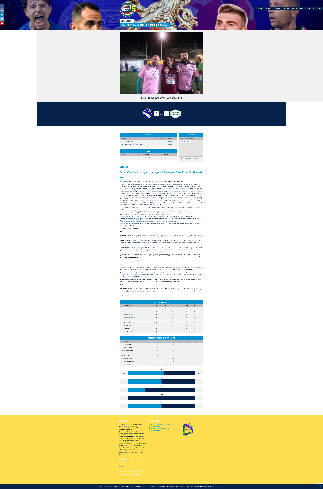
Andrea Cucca (127, 325)
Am (187, 305)
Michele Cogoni (128, 314)
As (179, 305)
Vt (165, 305)
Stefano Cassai (128, 358)
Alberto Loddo (128, 355)
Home (260, 8)
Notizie (286, 8)
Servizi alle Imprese (142, 218)
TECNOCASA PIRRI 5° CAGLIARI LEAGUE (132, 144)
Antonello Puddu (128, 350)
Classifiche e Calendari (154, 426)
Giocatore (127, 305)
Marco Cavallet (128, 347)
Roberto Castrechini (129, 317)
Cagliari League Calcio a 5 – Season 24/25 (159, 428)
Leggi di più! (217, 486)
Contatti (310, 8)
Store (319, 8)
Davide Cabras (128, 364)
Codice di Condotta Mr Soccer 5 (127, 477)
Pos (157, 305)
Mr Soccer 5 (126, 21)
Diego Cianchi (127, 309)
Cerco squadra (297, 8)
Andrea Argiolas (128, 331)
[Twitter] (2, 19)
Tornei (267, 8)
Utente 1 (126, 328)
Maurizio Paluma (128, 344)
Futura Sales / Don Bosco (187, 138)
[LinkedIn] (2, 15)
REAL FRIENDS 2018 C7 (127, 141)
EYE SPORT (133, 221)
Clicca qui (121, 466)
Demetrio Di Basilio (129, 322)
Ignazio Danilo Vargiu (130, 361)
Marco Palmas (128, 353)
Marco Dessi (127, 311)
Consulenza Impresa (126, 211)
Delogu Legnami (125, 212)
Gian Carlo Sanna (128, 320)
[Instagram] (2, 10)
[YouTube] (2, 23)
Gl (172, 305)
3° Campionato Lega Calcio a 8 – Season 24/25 (160, 424)
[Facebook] (2, 6)
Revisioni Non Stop (126, 216)
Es (195, 305)
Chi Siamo (277, 8)
